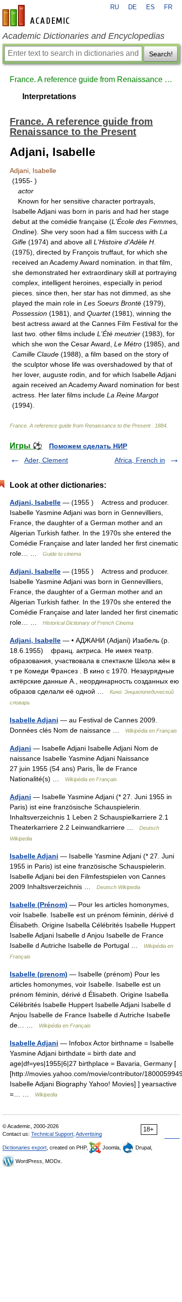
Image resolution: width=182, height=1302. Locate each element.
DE (132, 7)
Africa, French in (140, 460)
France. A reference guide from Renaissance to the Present (91, 79)
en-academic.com (37, 15)
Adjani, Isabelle (35, 502)
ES (150, 7)
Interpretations (49, 96)
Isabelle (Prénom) (38, 904)
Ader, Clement (46, 460)
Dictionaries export (24, 1147)
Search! (161, 54)
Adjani (20, 748)
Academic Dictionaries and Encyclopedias (83, 36)
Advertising (89, 1134)
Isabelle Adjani (34, 720)
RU (114, 7)
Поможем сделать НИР (88, 446)
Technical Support (52, 1134)
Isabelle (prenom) (38, 974)
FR (168, 7)
